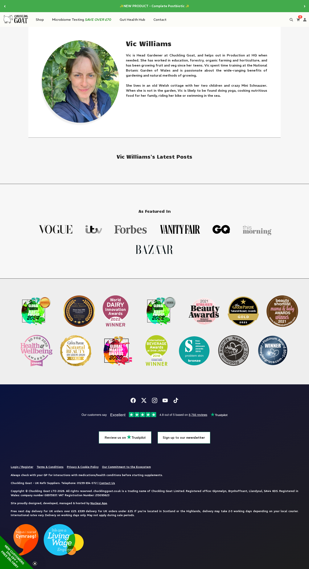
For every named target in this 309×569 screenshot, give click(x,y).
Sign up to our (184, 438)
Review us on (116, 438)
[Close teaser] (35, 563)
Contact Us (107, 483)
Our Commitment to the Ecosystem (126, 467)
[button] (17, 552)
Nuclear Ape (98, 503)
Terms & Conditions (50, 467)
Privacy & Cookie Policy (83, 467)
